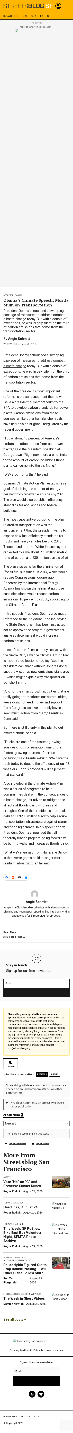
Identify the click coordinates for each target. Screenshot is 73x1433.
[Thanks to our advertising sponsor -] (36, 157)
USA (33, 16)
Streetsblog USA (12, 295)
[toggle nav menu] (68, 6)
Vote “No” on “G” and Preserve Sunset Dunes (22, 1184)
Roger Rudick (12, 1191)
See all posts (13, 1319)
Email (9, 983)
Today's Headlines (13, 1203)
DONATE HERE (11, 16)
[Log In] (58, 6)
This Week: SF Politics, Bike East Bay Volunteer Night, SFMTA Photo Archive (22, 1234)
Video (37, 1294)
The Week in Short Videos (24, 1298)
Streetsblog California (19, 1294)
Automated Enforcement (17, 1260)
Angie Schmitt (19, 339)
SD (48, 16)
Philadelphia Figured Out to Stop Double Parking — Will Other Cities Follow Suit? (25, 1269)
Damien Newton (13, 1303)
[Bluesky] (41, 1394)
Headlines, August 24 (20, 1207)
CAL (25, 16)
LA (41, 16)
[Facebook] (32, 1394)
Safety (7, 1177)
